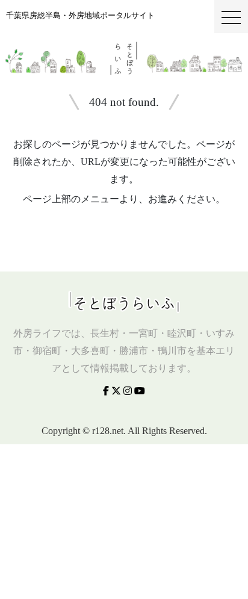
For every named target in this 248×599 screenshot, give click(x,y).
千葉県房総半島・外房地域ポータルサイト (80, 15)
